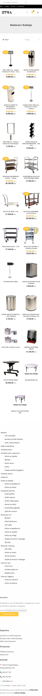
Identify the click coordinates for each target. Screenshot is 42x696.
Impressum (4, 655)
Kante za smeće (10, 487)
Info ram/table (10, 436)
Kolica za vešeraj (11, 583)
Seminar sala (5, 563)
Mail (7, 6)
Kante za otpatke (11, 456)
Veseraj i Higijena (7, 576)
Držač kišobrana (11, 521)
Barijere (4, 433)
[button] (27, 12)
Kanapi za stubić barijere (14, 439)
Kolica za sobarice (11, 580)
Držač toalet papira (12, 501)
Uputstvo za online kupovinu (10, 636)
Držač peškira (10, 494)
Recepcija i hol (6, 515)
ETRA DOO (34, 690)
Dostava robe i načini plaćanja (11, 638)
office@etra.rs (7, 681)
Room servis (9, 463)
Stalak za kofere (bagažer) (14, 470)
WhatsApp (21, 6)
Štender (8, 542)
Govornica (8, 566)
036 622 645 (6, 677)
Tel (2, 6)
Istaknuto (4, 477)
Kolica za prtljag (10, 535)
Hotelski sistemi (7, 474)
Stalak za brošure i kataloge (15, 539)
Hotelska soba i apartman (10, 453)
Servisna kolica (10, 556)
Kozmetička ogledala (12, 508)
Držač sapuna (10, 497)
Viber (13, 6)
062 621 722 (6, 672)
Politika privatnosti (7, 652)
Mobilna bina (9, 573)
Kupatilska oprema (8, 491)
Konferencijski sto (11, 569)
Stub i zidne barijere (12, 443)
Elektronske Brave (7, 446)
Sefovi (7, 467)
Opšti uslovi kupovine (8, 641)
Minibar (7, 460)
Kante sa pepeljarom (12, 484)
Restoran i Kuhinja (7, 546)
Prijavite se (9, 614)
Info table (8, 525)
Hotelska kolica (6, 450)
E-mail (3, 610)
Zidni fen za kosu (11, 511)
